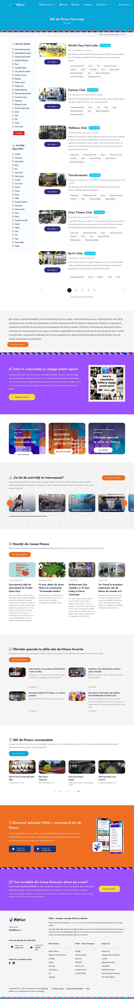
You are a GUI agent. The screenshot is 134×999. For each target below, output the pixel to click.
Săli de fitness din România (111, 34)
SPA (16, 119)
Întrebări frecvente (108, 969)
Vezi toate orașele (17, 344)
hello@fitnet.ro (15, 930)
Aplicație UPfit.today (21, 60)
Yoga (16, 238)
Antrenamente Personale (23, 53)
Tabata (17, 227)
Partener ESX (19, 86)
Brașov (51, 962)
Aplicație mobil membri (22, 56)
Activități (51, 958)
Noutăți (64, 4)
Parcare (18, 78)
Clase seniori (19, 176)
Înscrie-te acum (109, 889)
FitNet (100, 34)
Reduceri (88, 4)
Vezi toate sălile (18, 753)
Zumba (17, 246)
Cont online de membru (22, 71)
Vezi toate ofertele (19, 660)
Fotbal (17, 198)
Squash (17, 224)
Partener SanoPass (21, 90)
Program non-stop (21, 97)
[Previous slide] (10, 503)
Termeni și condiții (58, 988)
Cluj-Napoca (53, 969)
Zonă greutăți (19, 242)
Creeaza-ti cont (80, 969)
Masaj (17, 213)
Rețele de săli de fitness (57, 955)
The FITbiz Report (108, 977)
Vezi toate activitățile (113, 478)
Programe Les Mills (21, 220)
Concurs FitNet (80, 973)
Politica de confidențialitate (75, 988)
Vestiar (17, 123)
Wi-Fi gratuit (19, 126)
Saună (17, 112)
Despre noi (106, 951)
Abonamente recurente (22, 49)
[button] (59, 791)
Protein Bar (18, 101)
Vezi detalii (52, 62)
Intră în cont (79, 966)
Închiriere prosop (20, 75)
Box (16, 169)
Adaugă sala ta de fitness (111, 955)
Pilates (17, 216)
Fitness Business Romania (111, 973)
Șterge (19, 133)
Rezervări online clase (22, 108)
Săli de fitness (54, 951)
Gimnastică (18, 205)
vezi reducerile (23, 454)
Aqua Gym (18, 158)
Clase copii (19, 172)
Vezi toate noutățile (19, 554)
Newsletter (106, 966)
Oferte (76, 4)
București (52, 966)
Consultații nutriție (20, 67)
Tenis (16, 231)
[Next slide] (124, 503)
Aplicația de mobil (108, 962)
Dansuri (17, 191)
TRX (16, 235)
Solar (16, 115)
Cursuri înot (18, 183)
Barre (16, 165)
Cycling (17, 187)
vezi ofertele (103, 450)
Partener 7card (20, 82)
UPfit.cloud (44, 988)
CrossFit (17, 180)
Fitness (17, 194)
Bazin (16, 64)
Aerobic (17, 154)
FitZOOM (78, 962)
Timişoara (41, 991)
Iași (50, 973)
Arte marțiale (19, 161)
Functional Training (21, 202)
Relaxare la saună (20, 104)
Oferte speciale (80, 955)
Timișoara (52, 977)
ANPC (88, 988)
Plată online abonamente (23, 93)
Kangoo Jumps (19, 209)
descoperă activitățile (63, 451)
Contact (104, 958)
